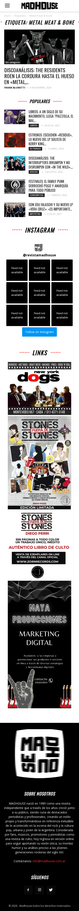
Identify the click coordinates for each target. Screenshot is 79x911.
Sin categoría (12, 62)
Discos (34, 171)
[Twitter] (51, 890)
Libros (33, 125)
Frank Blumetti (14, 87)
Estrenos (35, 148)
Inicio (7, 16)
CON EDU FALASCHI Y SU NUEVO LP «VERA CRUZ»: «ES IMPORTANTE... (51, 207)
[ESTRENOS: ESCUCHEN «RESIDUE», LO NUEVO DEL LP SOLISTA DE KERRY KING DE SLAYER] (14, 140)
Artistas (35, 213)
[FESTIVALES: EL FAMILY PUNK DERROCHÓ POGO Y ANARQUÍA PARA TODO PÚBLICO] (14, 186)
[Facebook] (28, 890)
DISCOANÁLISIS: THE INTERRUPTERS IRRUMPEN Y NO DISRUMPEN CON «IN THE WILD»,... (51, 163)
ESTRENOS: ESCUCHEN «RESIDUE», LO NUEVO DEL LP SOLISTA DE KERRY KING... (50, 139)
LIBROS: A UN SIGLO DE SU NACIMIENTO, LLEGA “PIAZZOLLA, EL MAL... (51, 116)
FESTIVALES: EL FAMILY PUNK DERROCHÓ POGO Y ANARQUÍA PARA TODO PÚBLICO (48, 186)
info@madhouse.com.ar (49, 861)
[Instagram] (39, 890)
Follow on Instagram (39, 332)
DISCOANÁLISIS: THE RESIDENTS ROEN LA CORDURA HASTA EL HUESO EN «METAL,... (39, 76)
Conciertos (36, 195)
